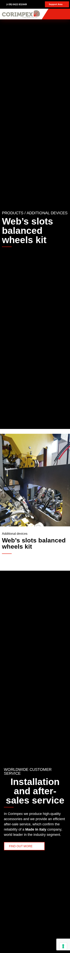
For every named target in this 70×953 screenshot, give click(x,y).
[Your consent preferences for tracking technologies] (63, 946)
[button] (65, 14)
